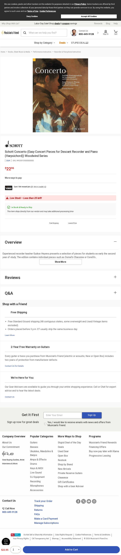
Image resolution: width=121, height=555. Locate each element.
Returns (38, 510)
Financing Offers (97, 447)
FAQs (37, 514)
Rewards (98, 23)
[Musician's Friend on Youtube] (88, 501)
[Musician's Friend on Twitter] (83, 501)
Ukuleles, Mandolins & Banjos (41, 453)
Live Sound (36, 472)
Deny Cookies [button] (32, 16)
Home (3, 52)
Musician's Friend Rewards (103, 442)
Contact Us (9, 397)
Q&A (8, 160)
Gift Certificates (66, 482)
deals (57, 23)
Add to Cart (71, 549)
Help (116, 23)
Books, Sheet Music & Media (19, 52)
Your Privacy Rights (21, 539)
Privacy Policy (80, 4)
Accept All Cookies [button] (89, 16)
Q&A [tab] (9, 293)
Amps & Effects (38, 459)
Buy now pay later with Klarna (104, 451)
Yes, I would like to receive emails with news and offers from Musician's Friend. (79, 424)
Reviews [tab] (12, 277)
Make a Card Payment (46, 518)
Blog (108, 23)
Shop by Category (43, 42)
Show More (60, 262)
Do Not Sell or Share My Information (38, 535)
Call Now (9, 510)
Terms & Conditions (102, 535)
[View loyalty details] (45, 187)
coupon (66, 23)
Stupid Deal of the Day (69, 442)
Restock (62, 460)
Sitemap (55, 539)
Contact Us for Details (14, 366)
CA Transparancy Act (40, 539)
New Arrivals (64, 468)
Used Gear (63, 451)
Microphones (37, 485)
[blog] (14, 454)
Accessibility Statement (71, 539)
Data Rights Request (63, 535)
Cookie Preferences (48, 11)
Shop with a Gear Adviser (71, 486)
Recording (35, 481)
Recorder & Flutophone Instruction (67, 52)
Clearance (63, 477)
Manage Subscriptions (46, 523)
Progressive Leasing (100, 455)
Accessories (36, 490)
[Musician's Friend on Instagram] (94, 501)
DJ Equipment (37, 477)
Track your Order (43, 501)
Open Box (63, 455)
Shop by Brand (65, 464)
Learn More (9, 335)
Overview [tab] (13, 242)
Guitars (33, 442)
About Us (7, 442)
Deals (62, 42)
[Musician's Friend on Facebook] (78, 501)
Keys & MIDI (36, 468)
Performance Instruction (42, 52)
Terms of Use (32, 11)
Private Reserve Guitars (70, 473)
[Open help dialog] (6, 542)
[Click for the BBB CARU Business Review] (16, 534)
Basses (34, 447)
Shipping (39, 505)
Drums (33, 463)
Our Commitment (10, 447)
